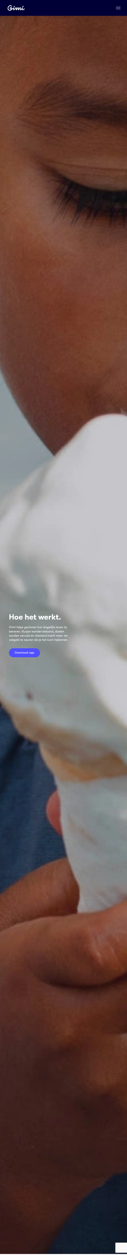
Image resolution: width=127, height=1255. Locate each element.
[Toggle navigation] (118, 7)
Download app (24, 652)
